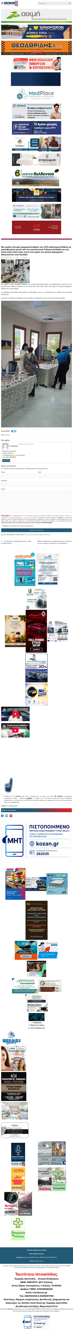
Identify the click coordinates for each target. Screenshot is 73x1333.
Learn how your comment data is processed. (37, 535)
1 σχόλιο (24, 257)
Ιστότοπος (4, 480)
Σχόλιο (3, 489)
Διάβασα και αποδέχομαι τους (18, 526)
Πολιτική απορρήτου (16, 517)
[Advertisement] (36, 760)
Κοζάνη (8, 435)
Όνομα (3, 472)
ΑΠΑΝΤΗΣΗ (6, 460)
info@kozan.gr (36, 1261)
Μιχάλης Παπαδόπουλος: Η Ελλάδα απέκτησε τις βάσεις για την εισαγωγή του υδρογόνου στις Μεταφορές (54, 542)
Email (39, 472)
